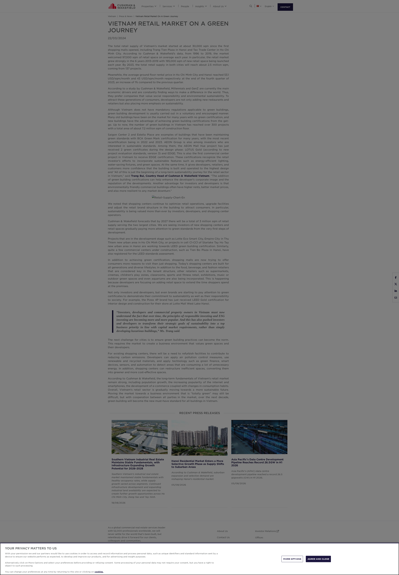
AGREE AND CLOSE (318, 559)
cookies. (99, 571)
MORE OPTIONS (292, 559)
